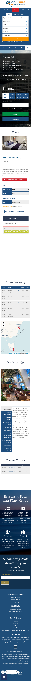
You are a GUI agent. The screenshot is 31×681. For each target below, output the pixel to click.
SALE (15, 9)
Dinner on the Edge (7, 423)
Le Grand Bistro (8, 418)
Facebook (15, 621)
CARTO (27, 353)
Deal (4, 202)
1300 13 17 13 (16, 7)
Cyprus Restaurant (7, 413)
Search (15, 39)
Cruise (9, 14)
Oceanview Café (6, 430)
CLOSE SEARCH (25, 9)
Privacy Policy (15, 602)
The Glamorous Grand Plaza (7, 435)
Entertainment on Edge (6, 441)
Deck (4, 193)
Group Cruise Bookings (15, 609)
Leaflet (10, 353)
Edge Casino (7, 445)
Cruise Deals (15, 614)
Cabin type (6, 189)
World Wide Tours (18, 14)
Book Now (15, 114)
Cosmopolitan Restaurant (6, 408)
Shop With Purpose (8, 449)
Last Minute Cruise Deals (15, 611)
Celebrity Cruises (16, 65)
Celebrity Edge (12, 67)
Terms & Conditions (15, 599)
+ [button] (3, 323)
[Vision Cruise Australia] (15, 4)
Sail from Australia (8, 41)
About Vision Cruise (15, 597)
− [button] (3, 325)
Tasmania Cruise (12, 467)
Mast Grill (8, 427)
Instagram (15, 623)
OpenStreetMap (17, 353)
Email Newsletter (6, 574)
